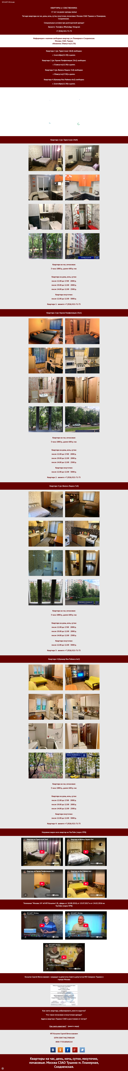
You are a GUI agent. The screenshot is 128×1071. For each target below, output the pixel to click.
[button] (3, 1068)
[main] (64, 19)
